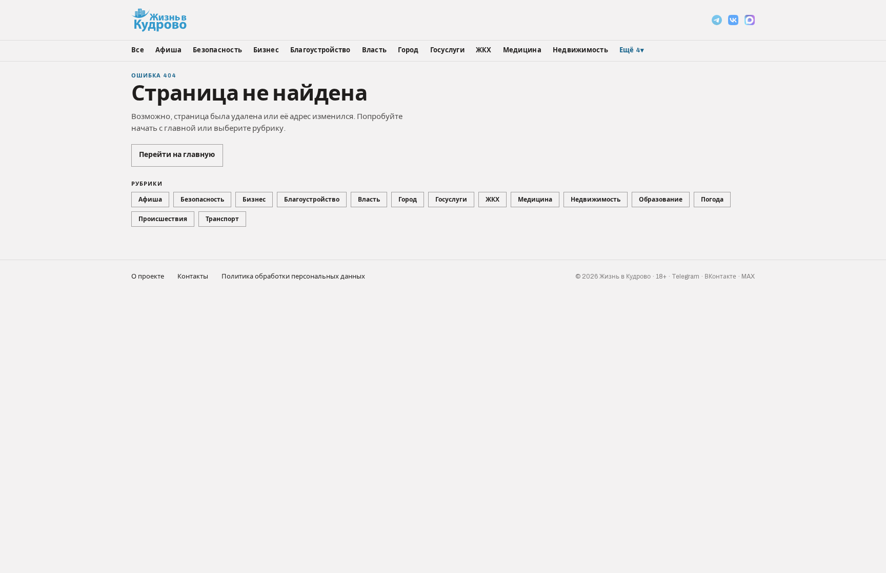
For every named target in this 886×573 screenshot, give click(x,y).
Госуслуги (447, 50)
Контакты (192, 276)
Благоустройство (320, 50)
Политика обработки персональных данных (293, 276)
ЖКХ (484, 50)
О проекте (147, 276)
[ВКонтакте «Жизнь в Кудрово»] (733, 20)
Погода (712, 199)
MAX (748, 276)
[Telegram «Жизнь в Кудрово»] (717, 20)
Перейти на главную (177, 155)
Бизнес (266, 50)
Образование (660, 199)
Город (408, 50)
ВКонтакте (720, 276)
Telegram (685, 276)
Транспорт (222, 219)
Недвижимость (580, 50)
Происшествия (162, 219)
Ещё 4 (632, 50)
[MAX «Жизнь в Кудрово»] (749, 20)
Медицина (522, 50)
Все (137, 50)
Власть (374, 50)
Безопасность (217, 50)
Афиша (168, 50)
